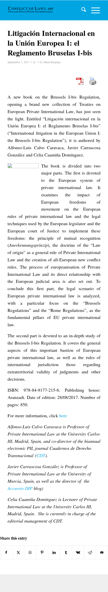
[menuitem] (81, 10)
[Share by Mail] (102, 552)
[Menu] (93, 10)
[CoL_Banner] (31, 10)
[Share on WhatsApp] (30, 552)
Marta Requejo (52, 62)
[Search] (81, 10)
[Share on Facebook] (6, 552)
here (63, 415)
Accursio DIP (20, 488)
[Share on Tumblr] (66, 552)
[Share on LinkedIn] (54, 552)
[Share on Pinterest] (42, 552)
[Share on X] (18, 552)
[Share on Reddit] (90, 552)
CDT (40, 455)
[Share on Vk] (78, 552)
